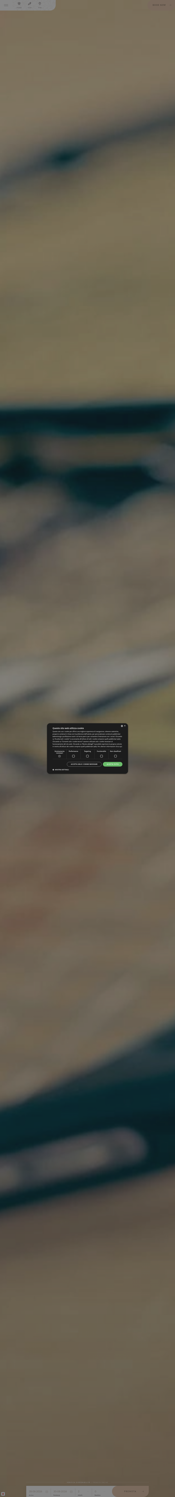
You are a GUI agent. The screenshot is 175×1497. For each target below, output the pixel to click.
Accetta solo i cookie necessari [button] (84, 764)
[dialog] (87, 748)
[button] (61, 770)
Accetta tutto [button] (113, 764)
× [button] (124, 726)
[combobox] (122, 726)
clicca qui (119, 747)
